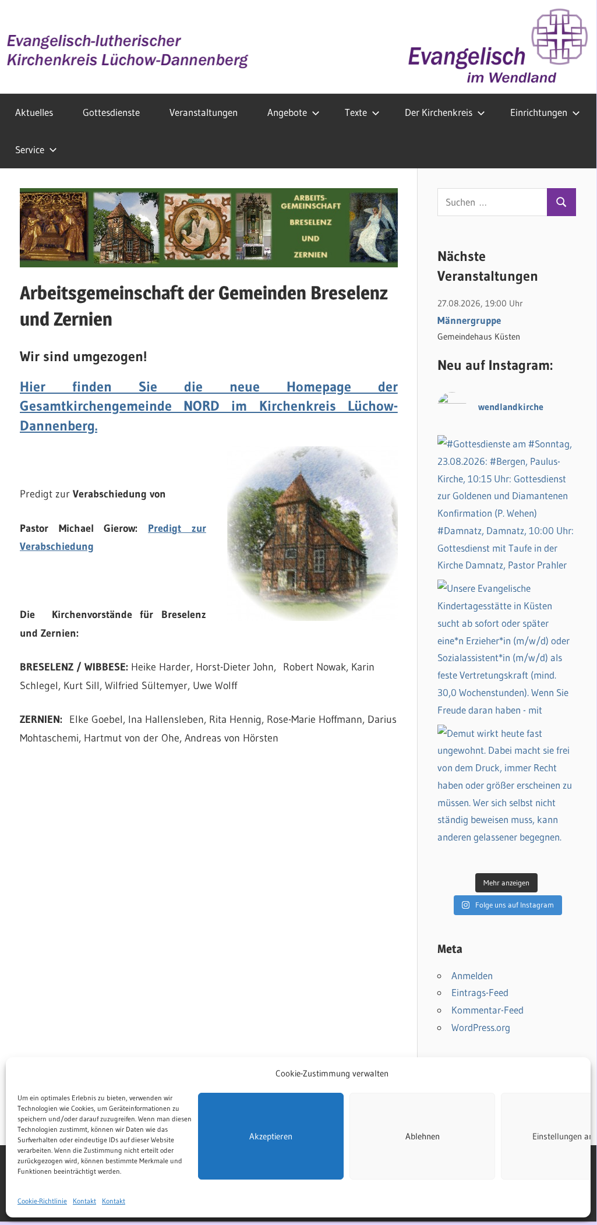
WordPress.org (480, 1027)
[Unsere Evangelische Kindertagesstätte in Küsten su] (506, 649)
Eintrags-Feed (479, 992)
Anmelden (472, 975)
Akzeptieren (270, 1136)
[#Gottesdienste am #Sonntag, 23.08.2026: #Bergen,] (506, 504)
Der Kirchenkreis (438, 112)
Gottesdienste (111, 112)
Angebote (287, 112)
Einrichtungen (538, 112)
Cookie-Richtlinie (42, 1200)
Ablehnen (422, 1136)
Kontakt (84, 1200)
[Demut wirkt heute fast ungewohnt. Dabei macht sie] (506, 794)
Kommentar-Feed (487, 1010)
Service (29, 149)
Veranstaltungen (203, 112)
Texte (356, 112)
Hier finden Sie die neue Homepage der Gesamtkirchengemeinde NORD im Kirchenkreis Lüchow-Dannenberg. (209, 406)
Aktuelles (34, 112)
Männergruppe (469, 320)
